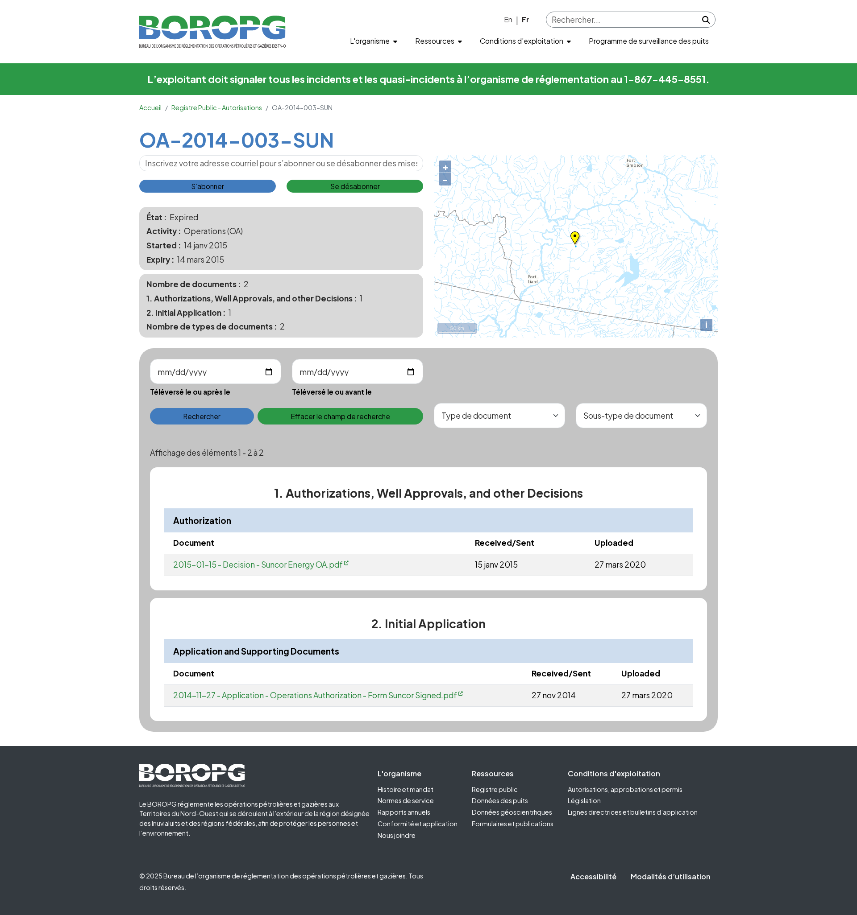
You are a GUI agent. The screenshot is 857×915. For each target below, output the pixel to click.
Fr (525, 19)
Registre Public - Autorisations (216, 107)
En (508, 19)
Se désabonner (355, 186)
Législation (584, 800)
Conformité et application (418, 824)
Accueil (150, 107)
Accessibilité (593, 876)
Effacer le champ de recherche (340, 416)
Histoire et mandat (405, 789)
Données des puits (500, 800)
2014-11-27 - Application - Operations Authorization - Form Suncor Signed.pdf (315, 695)
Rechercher (201, 416)
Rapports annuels (404, 812)
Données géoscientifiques (512, 812)
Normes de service (406, 800)
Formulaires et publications (512, 824)
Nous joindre (397, 835)
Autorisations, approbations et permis (625, 789)
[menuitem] (373, 41)
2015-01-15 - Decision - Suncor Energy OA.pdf (258, 564)
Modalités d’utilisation (671, 876)
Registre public (495, 789)
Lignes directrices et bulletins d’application (633, 812)
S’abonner (207, 186)
